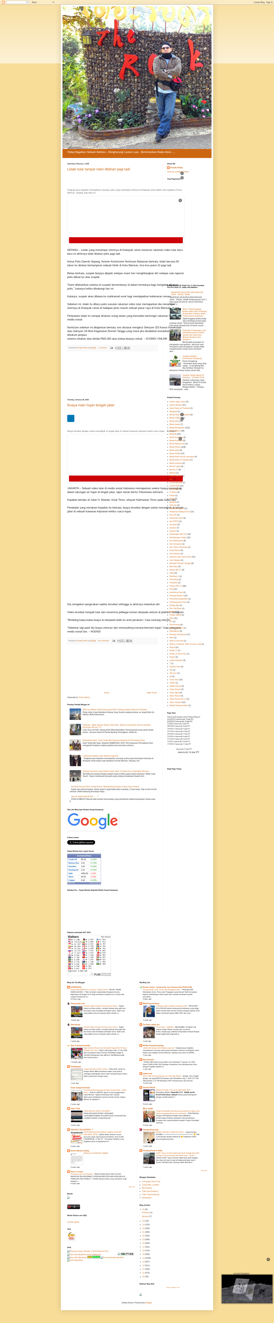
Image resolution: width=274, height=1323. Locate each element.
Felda (172, 499)
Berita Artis (174, 421)
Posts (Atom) (84, 697)
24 (143, 1221)
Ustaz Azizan (175, 689)
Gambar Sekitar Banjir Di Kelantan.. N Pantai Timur (194, 376)
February (146, 1212)
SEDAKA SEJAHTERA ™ (82, 1130)
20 (143, 1236)
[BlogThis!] (119, 348)
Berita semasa (176, 463)
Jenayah (173, 524)
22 (143, 1228)
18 (143, 1243)
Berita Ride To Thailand (180, 415)
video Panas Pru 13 (178, 699)
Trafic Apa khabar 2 (150, 1191)
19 (143, 1239)
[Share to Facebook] (125, 348)
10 (143, 1273)
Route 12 (173, 650)
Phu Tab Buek (176, 608)
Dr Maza (173, 492)
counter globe (73, 1222)
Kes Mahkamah (176, 541)
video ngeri (174, 693)
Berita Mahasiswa (177, 444)
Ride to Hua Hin (176, 641)
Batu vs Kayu (77, 1172)
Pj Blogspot (76, 1066)
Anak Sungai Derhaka (80, 1088)
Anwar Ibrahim (176, 405)
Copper (71, 880)
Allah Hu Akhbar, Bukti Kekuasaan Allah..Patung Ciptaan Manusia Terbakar (115, 709)
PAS (171, 589)
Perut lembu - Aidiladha (165, 1027)
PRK (171, 618)
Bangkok (173, 411)
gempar (173, 502)
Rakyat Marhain (176, 628)
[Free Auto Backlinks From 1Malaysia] (84, 1254)
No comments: (104, 641)
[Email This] (116, 348)
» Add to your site (95, 883)
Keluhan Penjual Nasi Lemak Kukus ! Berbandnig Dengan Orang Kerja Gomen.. (105, 786)
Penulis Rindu (176, 168)
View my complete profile (178, 172)
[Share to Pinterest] (128, 348)
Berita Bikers (175, 431)
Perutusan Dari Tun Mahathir (82, 1174)
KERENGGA (76, 987)
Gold (70, 873)
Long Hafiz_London (150, 1185)
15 (143, 1254)
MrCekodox (147, 1188)
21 (143, 1232)
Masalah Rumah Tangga (180, 563)
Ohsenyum (75, 1025)
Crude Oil (72, 859)
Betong (173, 473)
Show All (132, 1187)
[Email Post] (111, 348)
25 (143, 1209)
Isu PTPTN (174, 521)
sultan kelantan (176, 660)
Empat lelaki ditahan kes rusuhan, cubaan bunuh (89, 990)
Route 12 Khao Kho (178, 654)
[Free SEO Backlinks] (77, 1257)
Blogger (148, 1303)
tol (171, 676)
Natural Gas (73, 863)
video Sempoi (175, 702)
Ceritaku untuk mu (151, 1025)
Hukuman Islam (176, 518)
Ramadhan (174, 631)
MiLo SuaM (148, 1108)
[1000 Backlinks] (75, 1260)
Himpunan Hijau (177, 508)
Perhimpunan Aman (178, 602)
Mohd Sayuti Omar (151, 1003)
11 (143, 1269)
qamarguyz (147, 1198)
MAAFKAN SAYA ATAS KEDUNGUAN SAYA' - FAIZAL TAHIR (187, 293)
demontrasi (174, 489)
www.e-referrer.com (173, 1287)
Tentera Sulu (175, 667)
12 (143, 1265)
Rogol (172, 647)
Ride (172, 638)
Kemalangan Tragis (178, 537)
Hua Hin (173, 515)
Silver (71, 877)
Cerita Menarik (176, 482)
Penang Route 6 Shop (152, 1150)
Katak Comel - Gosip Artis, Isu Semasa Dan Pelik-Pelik (167, 987)
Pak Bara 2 (174, 576)
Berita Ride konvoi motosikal (182, 457)
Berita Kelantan (176, 437)
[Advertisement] (112, 668)
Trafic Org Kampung (150, 1194)
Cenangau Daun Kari (151, 1181)
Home (106, 693)
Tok (171, 670)
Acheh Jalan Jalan (178, 402)
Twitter (172, 683)
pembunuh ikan (176, 592)
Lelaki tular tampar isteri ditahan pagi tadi (100, 756)
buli (171, 479)
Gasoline (72, 866)
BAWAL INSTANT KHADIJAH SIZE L (170, 1132)
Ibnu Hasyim (148, 1060)
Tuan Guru (174, 680)
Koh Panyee (175, 554)
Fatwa (172, 495)
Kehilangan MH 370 (178, 534)
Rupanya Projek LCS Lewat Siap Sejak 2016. (173, 1090)
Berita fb (173, 434)
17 (143, 1247)
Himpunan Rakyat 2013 (180, 512)
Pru (171, 621)
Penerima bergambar (179, 599)
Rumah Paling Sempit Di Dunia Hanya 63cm (101, 1006)
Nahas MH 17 (175, 570)
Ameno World (149, 1087)
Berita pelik (174, 450)
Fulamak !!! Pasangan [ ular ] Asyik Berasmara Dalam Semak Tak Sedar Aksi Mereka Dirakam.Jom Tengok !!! (194, 335)
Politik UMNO (175, 615)
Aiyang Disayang (150, 1130)
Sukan (172, 657)
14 (143, 1258)
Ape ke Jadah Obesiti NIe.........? (84, 796)
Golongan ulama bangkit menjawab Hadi (171, 1006)
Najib (172, 573)
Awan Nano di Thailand (180, 408)
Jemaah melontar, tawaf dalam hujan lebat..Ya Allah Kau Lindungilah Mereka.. (116, 771)
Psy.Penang (175, 625)
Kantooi (173, 528)
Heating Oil (73, 870)
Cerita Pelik (174, 486)
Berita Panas (175, 447)
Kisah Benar (175, 550)
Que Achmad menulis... (81, 1045)
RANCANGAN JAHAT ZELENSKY (97, 1111)
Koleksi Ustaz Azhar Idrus (180, 557)
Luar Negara (175, 560)
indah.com (147, 1073)
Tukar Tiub (75, 1108)
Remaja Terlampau (178, 634)
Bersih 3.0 (174, 470)
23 (143, 1224)
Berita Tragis (175, 466)
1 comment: (103, 348)
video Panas (175, 696)
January (145, 1216)
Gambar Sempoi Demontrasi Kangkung (192, 357)
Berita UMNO (175, 418)
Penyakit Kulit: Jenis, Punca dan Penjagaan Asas (162, 990)
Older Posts (152, 693)
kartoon (173, 531)
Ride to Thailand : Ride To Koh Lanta (185, 644)
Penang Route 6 (177, 596)
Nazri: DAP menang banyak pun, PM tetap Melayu (162, 1076)
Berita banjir (175, 424)
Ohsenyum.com (78, 1003)
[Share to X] (122, 348)
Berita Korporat (176, 440)
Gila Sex (173, 505)
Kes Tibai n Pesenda (178, 547)
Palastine (174, 583)
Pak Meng (174, 579)
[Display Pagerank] (127, 1254)
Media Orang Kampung (153, 1045)
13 (143, 1262)
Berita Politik (175, 453)
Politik (172, 612)
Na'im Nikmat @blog (80, 1151)
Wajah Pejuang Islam (179, 705)
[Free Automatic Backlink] (112, 1257)
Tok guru (173, 673)
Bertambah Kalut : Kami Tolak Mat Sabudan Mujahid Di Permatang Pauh (114, 740)
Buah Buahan (175, 476)
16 (143, 1250)
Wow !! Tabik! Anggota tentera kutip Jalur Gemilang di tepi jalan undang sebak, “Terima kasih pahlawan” (195, 312)
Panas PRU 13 (176, 586)
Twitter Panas (175, 686)
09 (143, 1276)
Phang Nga (174, 605)
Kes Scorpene (176, 544)
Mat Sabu (174, 566)
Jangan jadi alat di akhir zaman (96, 1069)
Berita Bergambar (177, 428)
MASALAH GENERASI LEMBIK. (96, 1153)
